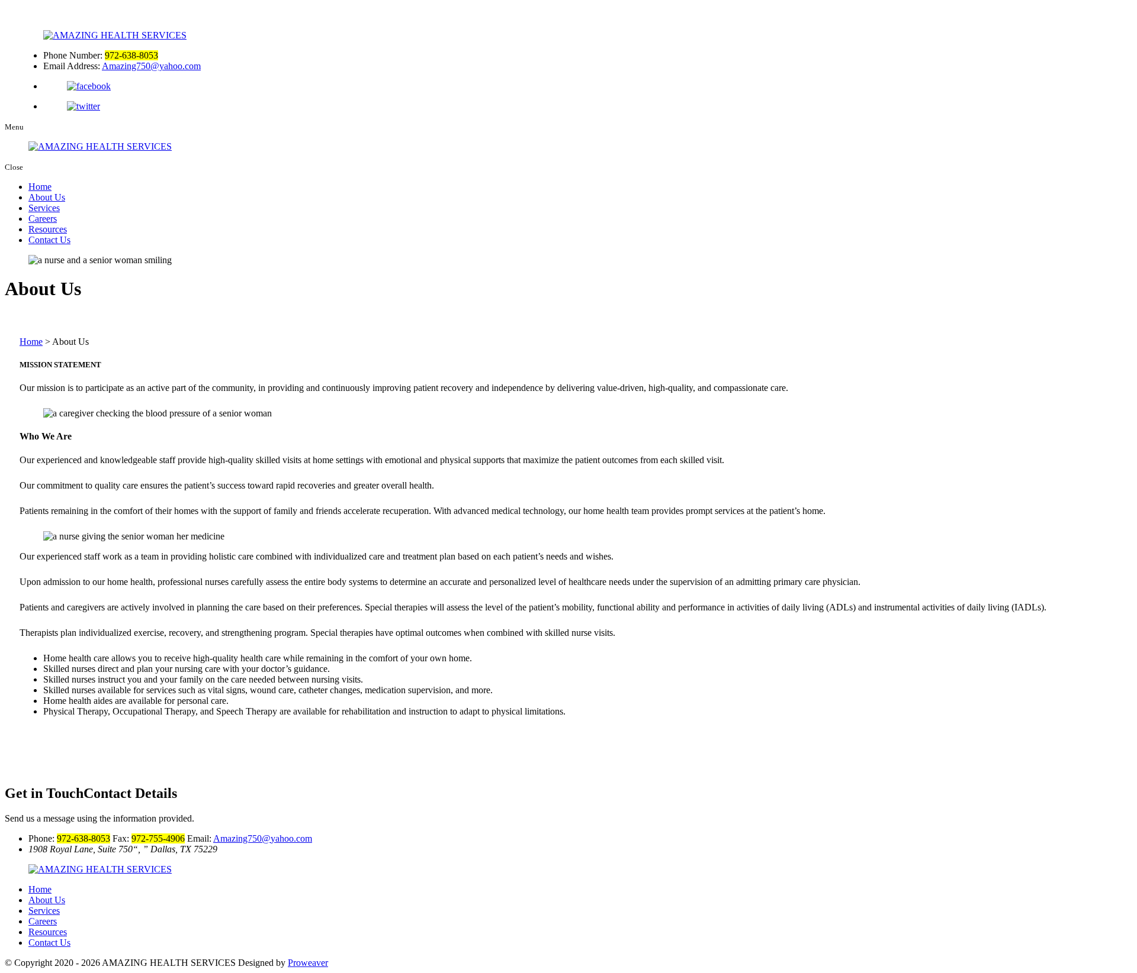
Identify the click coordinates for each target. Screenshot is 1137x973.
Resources (47, 229)
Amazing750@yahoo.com (151, 66)
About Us (46, 197)
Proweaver (308, 963)
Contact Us (49, 240)
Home (40, 187)
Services (44, 208)
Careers (42, 219)
